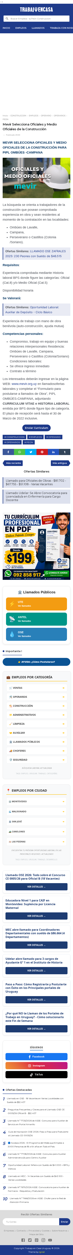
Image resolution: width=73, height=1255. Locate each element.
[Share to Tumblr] (64, 452)
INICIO (6, 28)
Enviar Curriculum (36, 427)
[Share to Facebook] (8, 452)
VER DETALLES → (36, 886)
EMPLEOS (20, 28)
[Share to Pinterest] (42, 452)
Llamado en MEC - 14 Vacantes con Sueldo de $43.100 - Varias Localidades (36, 1178)
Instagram (39, 1065)
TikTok (39, 1074)
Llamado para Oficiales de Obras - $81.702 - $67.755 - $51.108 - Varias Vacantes (36, 482)
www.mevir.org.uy (24, 384)
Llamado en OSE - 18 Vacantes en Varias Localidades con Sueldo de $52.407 (35, 1100)
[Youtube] (50, 1240)
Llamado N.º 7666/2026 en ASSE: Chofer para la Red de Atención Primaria (38, 1200)
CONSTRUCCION (15, 437)
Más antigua (60, 463)
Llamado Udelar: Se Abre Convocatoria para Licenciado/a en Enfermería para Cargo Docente (36, 496)
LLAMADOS (38, 28)
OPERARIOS (13, 442)
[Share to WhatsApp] (19, 452)
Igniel (42, 1252)
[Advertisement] (36, 72)
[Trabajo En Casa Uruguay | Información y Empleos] (36, 9)
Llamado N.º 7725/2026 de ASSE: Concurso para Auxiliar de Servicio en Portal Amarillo (38, 1122)
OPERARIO (54, 437)
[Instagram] (43, 1240)
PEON (29, 442)
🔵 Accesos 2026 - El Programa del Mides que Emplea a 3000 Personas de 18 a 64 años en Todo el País (36, 1145)
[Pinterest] (36, 1240)
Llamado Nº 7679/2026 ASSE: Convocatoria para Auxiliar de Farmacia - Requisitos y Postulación (38, 1189)
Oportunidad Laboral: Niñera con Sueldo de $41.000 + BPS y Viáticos (39, 1167)
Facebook (38, 1056)
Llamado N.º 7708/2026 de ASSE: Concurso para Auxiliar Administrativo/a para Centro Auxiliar (37, 1156)
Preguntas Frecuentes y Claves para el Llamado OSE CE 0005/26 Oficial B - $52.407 (36, 1111)
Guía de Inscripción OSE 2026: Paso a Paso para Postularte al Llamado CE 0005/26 (38, 1133)
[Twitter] (30, 1240)
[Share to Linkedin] (53, 452)
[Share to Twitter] (30, 452)
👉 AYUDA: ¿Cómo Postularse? (36, 662)
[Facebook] (23, 1240)
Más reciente (13, 463)
